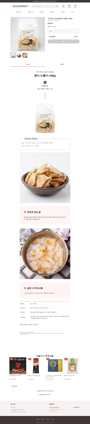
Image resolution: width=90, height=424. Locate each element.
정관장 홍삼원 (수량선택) (15, 375)
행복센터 (51, 404)
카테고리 (19, 12)
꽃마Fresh (52, 12)
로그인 (63, 7)
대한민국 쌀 (30, 12)
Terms (53, 419)
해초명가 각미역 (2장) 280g (34, 375)
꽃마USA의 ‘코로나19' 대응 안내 (18, 411)
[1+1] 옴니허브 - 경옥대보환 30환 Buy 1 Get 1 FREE (53, 376)
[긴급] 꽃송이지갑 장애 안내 (17, 409)
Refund (43, 419)
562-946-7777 (77, 407)
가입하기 (69, 7)
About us (38, 419)
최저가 (72, 12)
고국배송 (63, 12)
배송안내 (13, 407)
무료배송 (42, 12)
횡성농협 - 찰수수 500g (69, 375)
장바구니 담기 (36, 379)
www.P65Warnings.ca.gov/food (24, 334)
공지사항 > (13, 404)
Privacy (48, 419)
